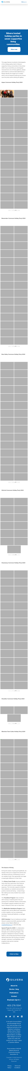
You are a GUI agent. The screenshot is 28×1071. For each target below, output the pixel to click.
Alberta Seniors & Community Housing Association (14, 1052)
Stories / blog (14, 989)
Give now (14, 49)
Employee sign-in (13, 1000)
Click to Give (14, 954)
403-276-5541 (14, 1005)
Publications (14, 993)
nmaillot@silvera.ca (7, 925)
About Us (14, 986)
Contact (14, 996)
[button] (25, 2)
